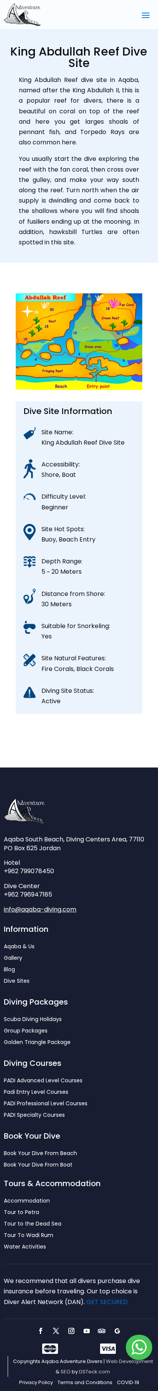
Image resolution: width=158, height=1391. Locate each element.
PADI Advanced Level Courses (43, 1081)
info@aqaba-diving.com (40, 909)
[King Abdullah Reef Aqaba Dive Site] (79, 387)
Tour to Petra (21, 1212)
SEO (66, 1371)
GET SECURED (107, 1302)
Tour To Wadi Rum (28, 1235)
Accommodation (27, 1201)
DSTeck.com (94, 1371)
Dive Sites (17, 981)
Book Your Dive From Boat (38, 1165)
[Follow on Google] (117, 1331)
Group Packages (26, 1031)
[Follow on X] (56, 1331)
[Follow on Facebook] (41, 1331)
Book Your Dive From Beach (40, 1153)
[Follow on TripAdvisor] (102, 1331)
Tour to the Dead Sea (32, 1224)
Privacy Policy (36, 1382)
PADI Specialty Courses (34, 1115)
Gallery (13, 958)
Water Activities (25, 1247)
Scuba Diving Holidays (33, 1019)
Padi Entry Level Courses (36, 1092)
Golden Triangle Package (37, 1042)
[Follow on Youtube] (87, 1331)
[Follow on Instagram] (71, 1331)
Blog (9, 970)
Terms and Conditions (85, 1382)
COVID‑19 (128, 1382)
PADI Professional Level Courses (45, 1104)
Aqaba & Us (19, 947)
